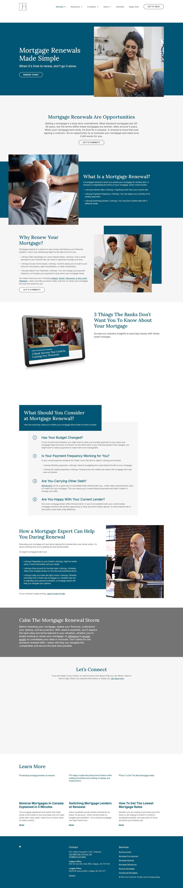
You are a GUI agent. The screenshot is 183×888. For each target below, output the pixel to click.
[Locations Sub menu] (98, 7)
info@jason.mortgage (77, 857)
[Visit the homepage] (29, 847)
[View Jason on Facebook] (28, 854)
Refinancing (47, 486)
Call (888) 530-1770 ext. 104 (80, 854)
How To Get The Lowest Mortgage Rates (136, 805)
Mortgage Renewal (126, 860)
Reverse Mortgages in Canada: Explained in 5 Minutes (41, 805)
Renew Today (31, 75)
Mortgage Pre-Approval (128, 856)
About (106, 7)
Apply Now (134, 7)
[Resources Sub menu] (81, 7)
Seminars (120, 7)
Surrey (61, 278)
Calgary (54, 278)
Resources (75, 7)
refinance (73, 636)
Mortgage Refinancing (128, 864)
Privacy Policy (155, 877)
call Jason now (117, 678)
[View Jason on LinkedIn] (22, 854)
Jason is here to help (56, 594)
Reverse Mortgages (126, 869)
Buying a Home (125, 852)
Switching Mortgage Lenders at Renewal (90, 805)
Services (59, 7)
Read (21, 825)
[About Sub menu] (110, 7)
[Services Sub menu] (65, 7)
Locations (91, 7)
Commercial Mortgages (128, 873)
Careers (72, 875)
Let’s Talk (154, 6)
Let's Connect (91, 142)
